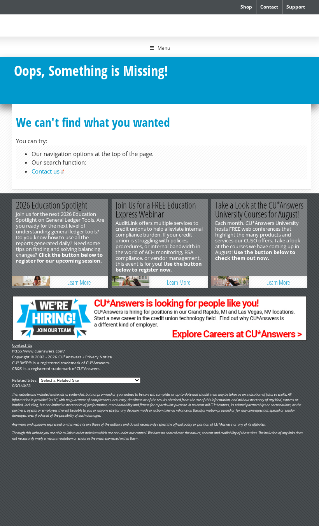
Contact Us (22, 345)
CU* (48, 24)
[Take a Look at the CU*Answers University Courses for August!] (235, 282)
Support (295, 7)
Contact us (46, 171)
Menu (164, 48)
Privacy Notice (98, 356)
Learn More (79, 282)
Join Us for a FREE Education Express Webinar (156, 209)
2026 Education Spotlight (51, 205)
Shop (246, 7)
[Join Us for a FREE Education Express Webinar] (136, 282)
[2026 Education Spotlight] (36, 282)
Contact (269, 7)
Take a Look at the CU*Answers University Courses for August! (259, 209)
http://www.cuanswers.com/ (38, 351)
